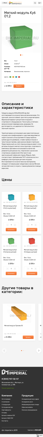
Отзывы (4, 412)
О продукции (6, 404)
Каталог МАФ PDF (7, 418)
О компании (5, 402)
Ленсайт (38, 430)
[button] (4, 350)
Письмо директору (8, 388)
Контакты (5, 421)
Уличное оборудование (29, 410)
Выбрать (19, 86)
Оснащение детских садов (30, 399)
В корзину (11, 229)
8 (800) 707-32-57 (10, 379)
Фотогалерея (6, 399)
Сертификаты (6, 410)
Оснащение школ (27, 402)
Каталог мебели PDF (8, 415)
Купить (28, 337)
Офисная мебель (27, 407)
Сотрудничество (7, 407)
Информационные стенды (30, 404)
